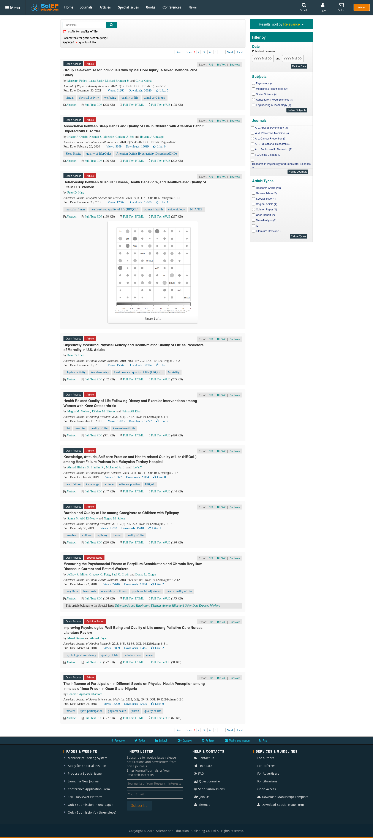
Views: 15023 (116, 421)
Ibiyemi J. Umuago (152, 136)
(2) (257, 225)
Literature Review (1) (268, 231)
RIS (211, 64)
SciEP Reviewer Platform (85, 797)
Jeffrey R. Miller (77, 574)
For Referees (266, 766)
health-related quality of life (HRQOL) (114, 209)
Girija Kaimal (144, 80)
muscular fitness (75, 209)
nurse (149, 655)
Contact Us (206, 758)
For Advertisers (268, 773)
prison (135, 711)
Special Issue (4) (266, 198)
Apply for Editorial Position (87, 766)
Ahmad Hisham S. (78, 467)
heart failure (73, 484)
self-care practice (129, 484)
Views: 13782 (108, 528)
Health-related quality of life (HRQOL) (138, 372)
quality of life (130, 97)
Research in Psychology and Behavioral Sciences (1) (281, 166)
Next (230, 52)
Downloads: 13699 (137, 146)
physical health (117, 711)
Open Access (266, 789)
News (192, 7)
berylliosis (89, 591)
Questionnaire (209, 781)
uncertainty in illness (113, 591)
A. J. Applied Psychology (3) (271, 127)
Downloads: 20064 (137, 477)
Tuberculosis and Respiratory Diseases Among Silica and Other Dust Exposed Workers (167, 605)
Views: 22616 (111, 584)
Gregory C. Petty (99, 574)
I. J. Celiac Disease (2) (268, 154)
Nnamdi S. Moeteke (101, 136)
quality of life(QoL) (98, 153)
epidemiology (176, 209)
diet (68, 428)
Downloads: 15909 (140, 202)
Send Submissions (211, 789)
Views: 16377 (113, 477)
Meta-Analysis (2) (266, 220)
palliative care (132, 655)
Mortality (173, 372)
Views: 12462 (116, 202)
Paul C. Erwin (120, 574)
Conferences (172, 7)
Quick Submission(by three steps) (92, 812)
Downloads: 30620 (140, 90)
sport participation (91, 711)
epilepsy (102, 535)
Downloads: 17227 (140, 421)
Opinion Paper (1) (266, 209)
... (221, 52)
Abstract (71, 104)
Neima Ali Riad (131, 411)
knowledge (92, 484)
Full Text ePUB (160, 104)
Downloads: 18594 (140, 365)
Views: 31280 (116, 90)
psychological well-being (81, 655)
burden (117, 535)
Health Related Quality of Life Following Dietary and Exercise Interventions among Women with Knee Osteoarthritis (130, 403)
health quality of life (179, 591)
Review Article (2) (266, 193)
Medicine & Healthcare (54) (272, 88)
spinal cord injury (154, 97)
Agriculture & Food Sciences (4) (274, 99)
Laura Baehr (96, 80)
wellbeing (110, 97)
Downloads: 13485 (135, 648)
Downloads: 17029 (135, 703)
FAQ (200, 773)
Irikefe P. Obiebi (77, 136)
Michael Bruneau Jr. (117, 80)
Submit (361, 7)
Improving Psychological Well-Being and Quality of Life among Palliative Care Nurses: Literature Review (133, 630)
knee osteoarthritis (124, 428)
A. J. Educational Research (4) (273, 144)
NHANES (196, 209)
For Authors (265, 758)
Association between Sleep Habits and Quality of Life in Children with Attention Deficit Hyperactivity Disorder (133, 128)
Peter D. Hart (75, 192)
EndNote (235, 64)
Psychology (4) (264, 83)
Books (150, 7)
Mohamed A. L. (115, 467)
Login (322, 10)
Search (304, 10)
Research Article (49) (268, 187)
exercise (80, 428)
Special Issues (128, 7)
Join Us (204, 797)
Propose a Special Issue (85, 773)
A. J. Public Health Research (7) (273, 149)
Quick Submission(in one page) (90, 805)
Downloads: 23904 (135, 584)
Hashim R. (97, 467)
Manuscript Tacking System (87, 758)
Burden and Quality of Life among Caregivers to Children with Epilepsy (121, 512)
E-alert (341, 10)
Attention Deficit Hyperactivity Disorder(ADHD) (146, 153)
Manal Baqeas (75, 638)
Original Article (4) (266, 204)
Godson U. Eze (124, 136)
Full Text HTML (133, 104)
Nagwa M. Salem (114, 518)
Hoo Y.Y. (136, 467)
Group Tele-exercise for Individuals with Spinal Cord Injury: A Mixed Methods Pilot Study (130, 72)
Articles (105, 7)
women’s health (153, 209)
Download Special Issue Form (282, 805)
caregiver (71, 535)
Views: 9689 (114, 146)
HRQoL (150, 484)
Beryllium (72, 591)
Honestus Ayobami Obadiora (84, 694)
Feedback (205, 766)
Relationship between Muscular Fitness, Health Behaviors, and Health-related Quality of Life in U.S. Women (134, 184)
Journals (86, 7)
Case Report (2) (265, 214)
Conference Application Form (89, 789)
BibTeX (221, 64)
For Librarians (267, 781)
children (87, 535)
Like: (164, 90)
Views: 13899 (111, 648)
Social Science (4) (266, 94)
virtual (70, 97)
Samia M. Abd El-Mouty (82, 518)
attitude (109, 484)
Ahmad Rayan (98, 638)
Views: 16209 (111, 703)
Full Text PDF (93, 104)
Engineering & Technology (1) (273, 105)
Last (240, 52)
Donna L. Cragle (145, 574)
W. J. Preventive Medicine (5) (272, 133)
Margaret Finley (77, 80)
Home (68, 7)
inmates (70, 711)
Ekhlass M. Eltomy (103, 411)
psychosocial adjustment (146, 591)
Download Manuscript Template (284, 797)
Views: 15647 (116, 365)
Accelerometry (100, 372)
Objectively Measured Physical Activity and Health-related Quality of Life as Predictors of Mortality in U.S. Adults (133, 347)
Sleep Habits (73, 153)
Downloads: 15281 (132, 528)
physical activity (89, 97)
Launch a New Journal (84, 781)
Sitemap (204, 805)
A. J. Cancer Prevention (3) (270, 138)
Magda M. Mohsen (78, 411)
